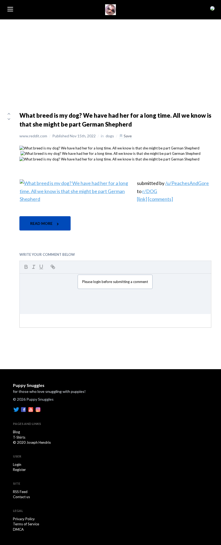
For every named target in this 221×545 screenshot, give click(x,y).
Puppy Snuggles (28, 385)
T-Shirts (19, 437)
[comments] (160, 199)
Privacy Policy (24, 519)
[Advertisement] (110, 59)
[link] (142, 199)
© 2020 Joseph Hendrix (32, 442)
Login (17, 464)
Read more (41, 223)
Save (127, 136)
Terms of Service (26, 524)
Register (19, 469)
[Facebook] (23, 409)
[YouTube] (30, 409)
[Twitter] (16, 409)
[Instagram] (38, 409)
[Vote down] (8, 119)
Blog (16, 432)
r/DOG (149, 191)
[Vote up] (8, 113)
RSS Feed (20, 492)
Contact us (21, 497)
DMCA (18, 529)
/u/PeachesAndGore (187, 183)
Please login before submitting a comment (115, 282)
